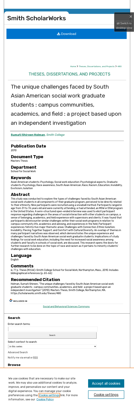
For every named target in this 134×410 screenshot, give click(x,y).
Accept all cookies (106, 383)
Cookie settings (49, 395)
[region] (67, 389)
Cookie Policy (45, 399)
